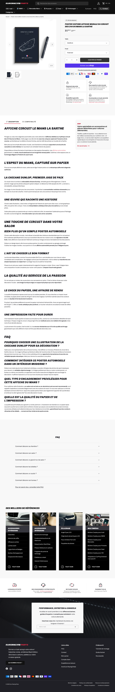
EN (109, 3)
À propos (88, 8)
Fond (66, 48)
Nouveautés (100, 656)
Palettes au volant (40, 557)
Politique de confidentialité (86, 683)
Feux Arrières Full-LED (68, 540)
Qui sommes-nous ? (15, 662)
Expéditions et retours (68, 663)
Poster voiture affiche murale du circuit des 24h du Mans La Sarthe (27, 16)
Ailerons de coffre (13, 538)
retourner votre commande (97, 102)
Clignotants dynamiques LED (70, 536)
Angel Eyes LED (66, 532)
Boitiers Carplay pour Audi (96, 532)
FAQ (94, 8)
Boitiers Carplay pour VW (96, 553)
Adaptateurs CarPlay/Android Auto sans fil (97, 558)
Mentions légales (72, 683)
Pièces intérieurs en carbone (43, 548)
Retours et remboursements (102, 683)
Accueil (7, 16)
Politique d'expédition (89, 685)
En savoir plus (77, 102)
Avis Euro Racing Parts (68, 666)
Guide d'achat (100, 652)
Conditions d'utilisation (103, 685)
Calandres (11, 534)
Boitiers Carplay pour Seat (96, 549)
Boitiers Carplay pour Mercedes (94, 541)
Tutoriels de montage (102, 649)
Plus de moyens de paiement (87, 70)
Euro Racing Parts (14, 684)
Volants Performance (41, 561)
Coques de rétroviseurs (15, 556)
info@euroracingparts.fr (46, 591)
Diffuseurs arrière (13, 542)
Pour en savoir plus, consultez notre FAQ (29, 487)
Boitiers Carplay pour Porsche (97, 545)
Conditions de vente (76, 685)
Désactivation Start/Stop (42, 544)
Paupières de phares (67, 543)
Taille (66, 39)
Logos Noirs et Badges (15, 549)
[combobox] (61, 3)
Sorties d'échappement (15, 553)
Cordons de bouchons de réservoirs (42, 539)
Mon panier (64, 656)
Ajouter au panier (94, 60)
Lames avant (12, 545)
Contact (63, 652)
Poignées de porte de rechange (41, 552)
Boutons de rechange (41, 534)
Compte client (65, 659)
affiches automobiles (59, 150)
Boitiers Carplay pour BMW (96, 536)
